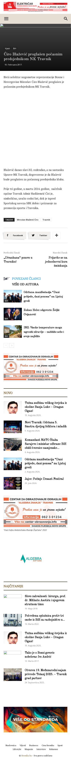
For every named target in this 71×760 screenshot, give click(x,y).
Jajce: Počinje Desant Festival (44, 479)
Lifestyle (17, 749)
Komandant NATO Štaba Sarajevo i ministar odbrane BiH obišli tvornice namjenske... (45, 444)
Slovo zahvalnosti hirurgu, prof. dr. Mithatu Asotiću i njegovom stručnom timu (45, 600)
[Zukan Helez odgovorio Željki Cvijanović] (13, 314)
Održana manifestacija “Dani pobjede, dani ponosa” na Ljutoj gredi (43, 296)
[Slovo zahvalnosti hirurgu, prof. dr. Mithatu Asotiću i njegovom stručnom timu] (13, 600)
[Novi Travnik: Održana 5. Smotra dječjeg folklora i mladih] (13, 427)
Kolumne (53, 749)
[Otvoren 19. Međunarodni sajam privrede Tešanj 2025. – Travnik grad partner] (13, 674)
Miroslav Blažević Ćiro (27, 219)
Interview (41, 749)
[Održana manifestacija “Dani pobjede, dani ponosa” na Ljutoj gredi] (13, 296)
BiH (14, 48)
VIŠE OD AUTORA (25, 284)
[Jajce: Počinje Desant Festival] (13, 483)
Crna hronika (48, 745)
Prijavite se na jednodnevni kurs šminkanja (56, 261)
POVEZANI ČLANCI (26, 278)
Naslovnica (11, 745)
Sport (60, 745)
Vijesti (7, 48)
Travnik (46, 219)
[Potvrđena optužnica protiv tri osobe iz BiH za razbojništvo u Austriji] (13, 620)
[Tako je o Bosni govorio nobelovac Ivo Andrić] (12, 657)
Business (33, 745)
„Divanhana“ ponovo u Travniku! (18, 259)
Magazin (29, 749)
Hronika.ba (26, 755)
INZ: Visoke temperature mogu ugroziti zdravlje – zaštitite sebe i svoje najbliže (44, 332)
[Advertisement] (35, 129)
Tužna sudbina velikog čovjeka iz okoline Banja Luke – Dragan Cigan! (46, 407)
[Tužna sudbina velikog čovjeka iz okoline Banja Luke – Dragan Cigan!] (13, 407)
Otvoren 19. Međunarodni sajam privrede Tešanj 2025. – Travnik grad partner (46, 674)
